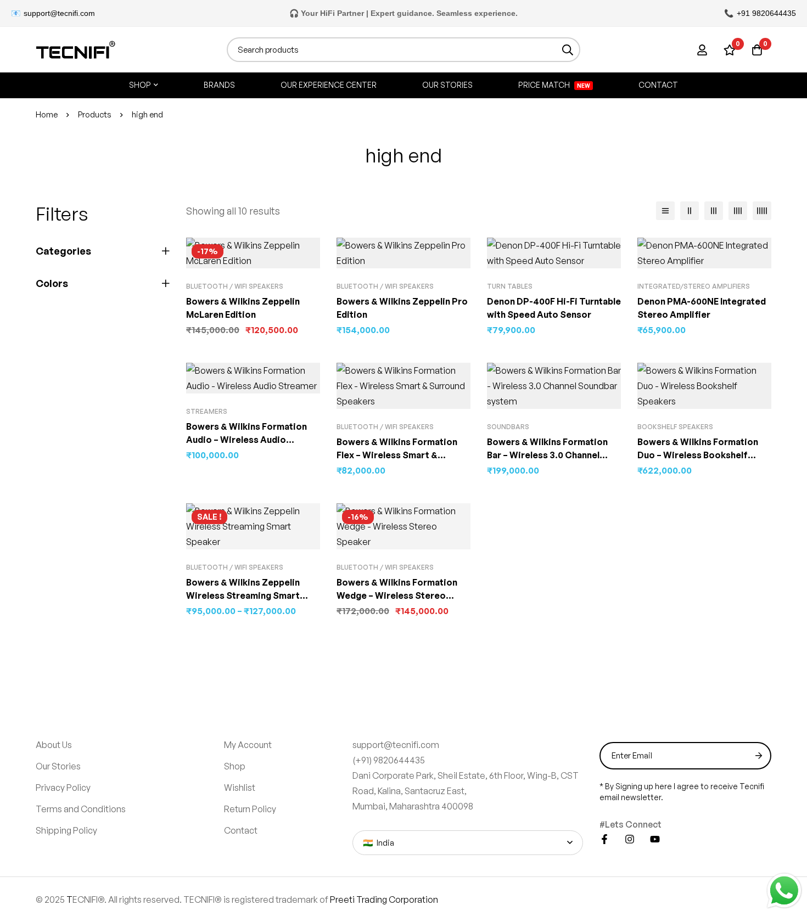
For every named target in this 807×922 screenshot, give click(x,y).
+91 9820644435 (766, 13)
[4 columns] (737, 210)
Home (47, 114)
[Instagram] (630, 839)
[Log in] (702, 50)
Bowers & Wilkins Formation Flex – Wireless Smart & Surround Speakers (397, 455)
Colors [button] (52, 283)
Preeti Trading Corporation (384, 899)
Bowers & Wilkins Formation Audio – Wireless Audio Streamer (246, 439)
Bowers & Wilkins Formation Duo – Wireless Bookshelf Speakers (697, 455)
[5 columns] (762, 210)
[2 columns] (689, 210)
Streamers (206, 411)
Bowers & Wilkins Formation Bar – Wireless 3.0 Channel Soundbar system (547, 455)
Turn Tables (510, 286)
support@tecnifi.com (59, 13)
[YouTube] (655, 839)
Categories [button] (63, 251)
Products (94, 114)
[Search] (568, 49)
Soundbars (508, 427)
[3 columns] (713, 210)
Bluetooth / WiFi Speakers (234, 286)
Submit (759, 755)
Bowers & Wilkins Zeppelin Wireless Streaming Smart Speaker (243, 595)
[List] (665, 210)
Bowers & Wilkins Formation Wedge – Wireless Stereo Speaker (397, 595)
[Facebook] (604, 839)
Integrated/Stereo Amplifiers (693, 286)
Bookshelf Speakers (675, 427)
